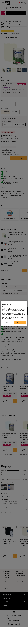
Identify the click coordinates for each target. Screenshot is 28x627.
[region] (14, 313)
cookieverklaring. (8, 318)
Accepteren (19, 322)
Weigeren (8, 322)
